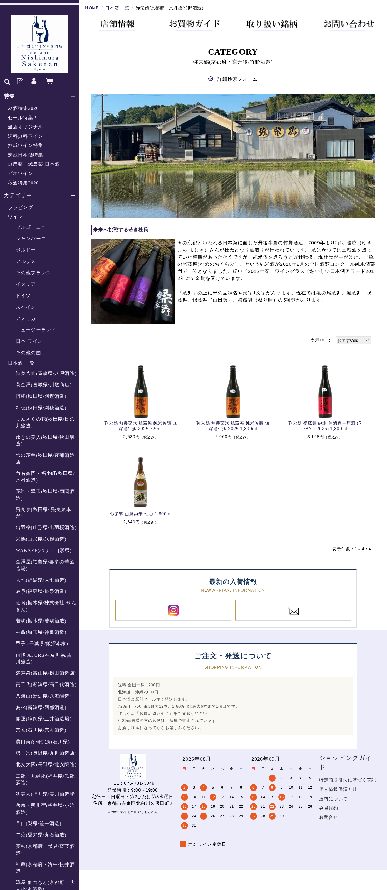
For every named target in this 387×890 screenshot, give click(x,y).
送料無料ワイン (25, 136)
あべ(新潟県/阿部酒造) (41, 707)
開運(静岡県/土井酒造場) (44, 718)
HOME (92, 8)
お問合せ (328, 817)
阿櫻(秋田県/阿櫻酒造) (41, 396)
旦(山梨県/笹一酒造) (38, 823)
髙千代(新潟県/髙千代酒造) (46, 684)
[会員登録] (19, 81)
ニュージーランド (36, 329)
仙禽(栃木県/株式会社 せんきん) (46, 606)
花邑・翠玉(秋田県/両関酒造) (45, 495)
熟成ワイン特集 (25, 145)
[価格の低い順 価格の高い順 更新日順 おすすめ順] (353, 340)
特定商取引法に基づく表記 (347, 780)
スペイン (26, 307)
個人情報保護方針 (338, 789)
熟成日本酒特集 (25, 155)
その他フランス (33, 272)
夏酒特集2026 (23, 108)
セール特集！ (23, 117)
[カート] (48, 81)
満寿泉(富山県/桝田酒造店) (46, 673)
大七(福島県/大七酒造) (41, 580)
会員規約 (328, 808)
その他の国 (28, 352)
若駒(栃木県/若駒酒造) (41, 621)
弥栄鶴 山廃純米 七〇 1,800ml (141, 514)
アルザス (26, 261)
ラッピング (20, 207)
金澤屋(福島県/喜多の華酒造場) (45, 565)
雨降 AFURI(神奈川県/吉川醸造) (44, 658)
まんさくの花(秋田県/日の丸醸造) (45, 422)
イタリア (26, 284)
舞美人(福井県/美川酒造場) (46, 794)
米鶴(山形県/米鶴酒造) (41, 539)
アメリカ (26, 318)
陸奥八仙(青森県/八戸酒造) (46, 373)
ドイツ (23, 295)
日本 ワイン (29, 341)
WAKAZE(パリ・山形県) (44, 550)
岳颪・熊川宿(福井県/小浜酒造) (45, 809)
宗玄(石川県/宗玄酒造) (41, 730)
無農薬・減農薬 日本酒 (34, 164)
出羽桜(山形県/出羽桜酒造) (46, 527)
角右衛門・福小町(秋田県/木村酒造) (45, 477)
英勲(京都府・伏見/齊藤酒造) (45, 849)
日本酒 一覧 (21, 363)
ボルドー (26, 250)
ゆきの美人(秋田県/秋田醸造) (45, 440)
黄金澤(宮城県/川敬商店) (44, 384)
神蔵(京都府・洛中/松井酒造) (45, 868)
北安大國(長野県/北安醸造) (46, 764)
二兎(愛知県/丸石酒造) (41, 834)
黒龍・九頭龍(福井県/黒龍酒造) (45, 779)
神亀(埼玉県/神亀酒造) (41, 632)
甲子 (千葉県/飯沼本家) (42, 643)
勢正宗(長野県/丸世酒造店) (46, 753)
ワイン (15, 216)
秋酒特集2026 (23, 182)
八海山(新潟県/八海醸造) (44, 696)
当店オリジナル (25, 127)
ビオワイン (20, 173)
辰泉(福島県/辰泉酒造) (41, 591)
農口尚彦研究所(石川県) (43, 741)
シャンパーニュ (33, 238)
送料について (333, 798)
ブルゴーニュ (31, 227)
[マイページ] (34, 81)
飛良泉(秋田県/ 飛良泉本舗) (43, 513)
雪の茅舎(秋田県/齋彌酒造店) (45, 458)
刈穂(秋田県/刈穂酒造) (41, 407)
